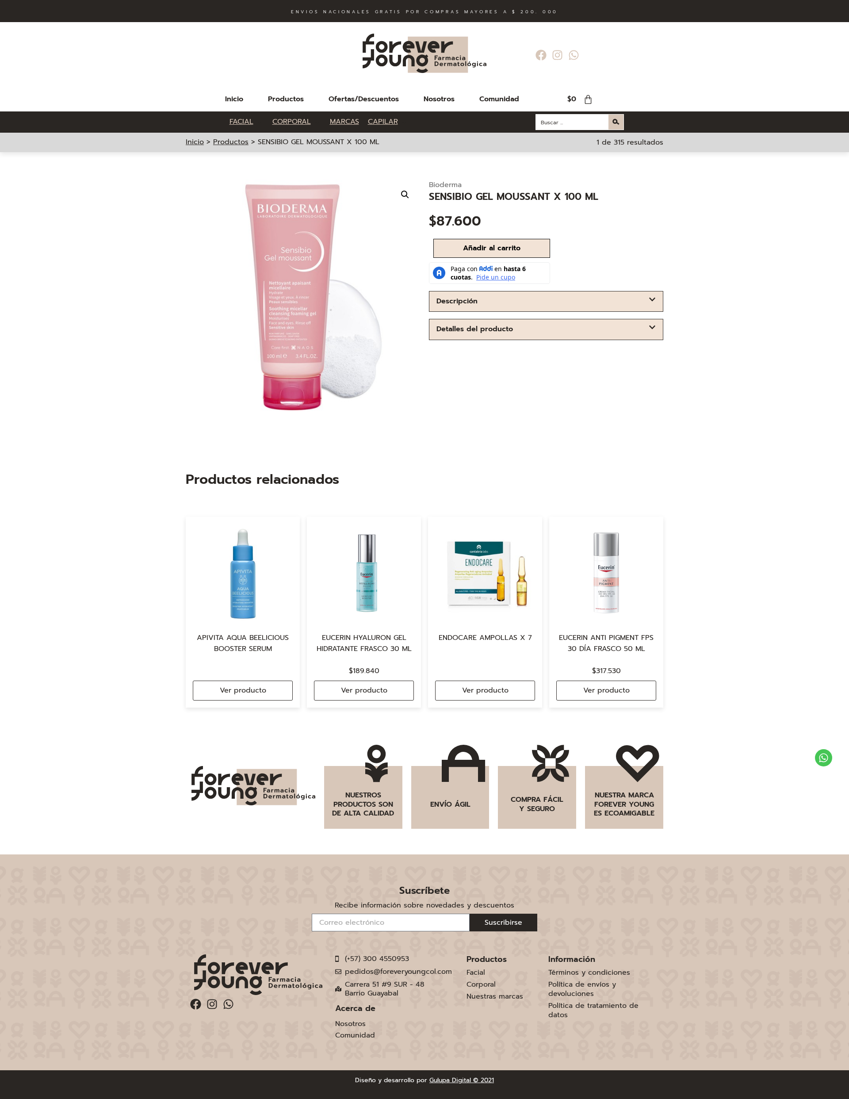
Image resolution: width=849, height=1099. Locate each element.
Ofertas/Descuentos (364, 99)
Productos (286, 99)
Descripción (457, 301)
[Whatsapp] (573, 55)
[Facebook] (541, 55)
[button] (405, 195)
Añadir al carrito (491, 248)
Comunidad (499, 99)
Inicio (234, 99)
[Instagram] (557, 55)
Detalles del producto (474, 329)
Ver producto (243, 690)
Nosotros (439, 99)
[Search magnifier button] (615, 122)
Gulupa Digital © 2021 (461, 1080)
